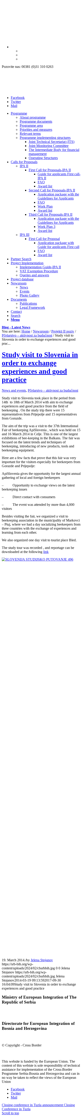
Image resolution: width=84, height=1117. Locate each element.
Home (26, 331)
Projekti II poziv (62, 331)
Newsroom (41, 331)
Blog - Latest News (16, 327)
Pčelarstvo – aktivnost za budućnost (27, 335)
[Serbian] (22, 55)
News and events (14, 390)
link (46, 552)
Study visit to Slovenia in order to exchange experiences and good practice (40, 367)
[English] (13, 47)
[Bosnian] (22, 59)
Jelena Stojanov (42, 960)
